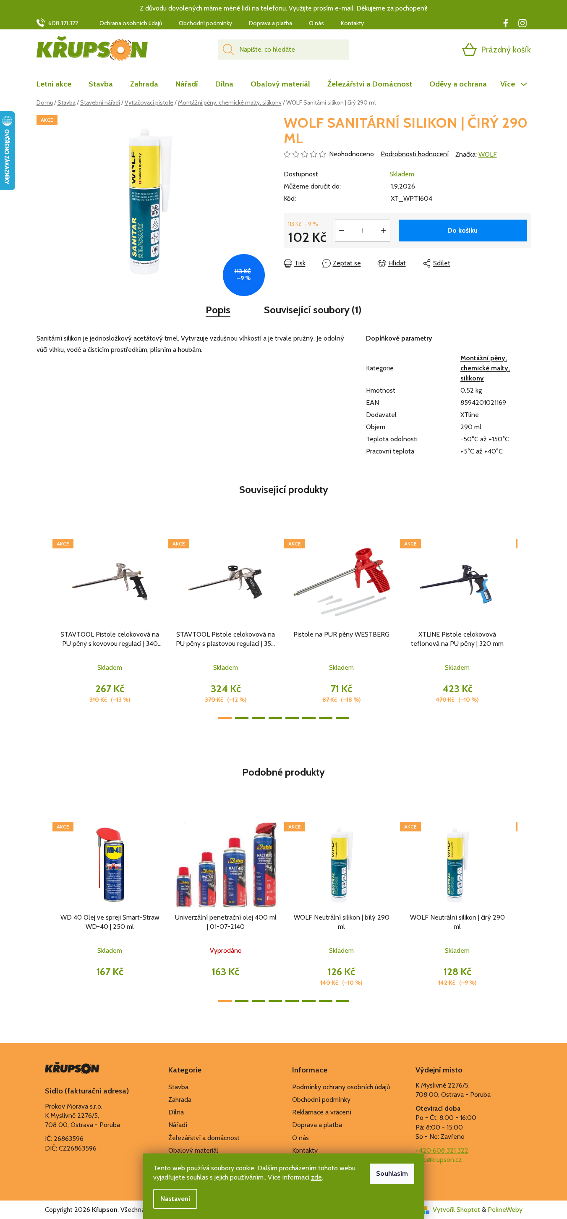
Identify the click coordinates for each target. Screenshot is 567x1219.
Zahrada (179, 1100)
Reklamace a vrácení (321, 1112)
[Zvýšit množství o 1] (383, 230)
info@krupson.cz (438, 1160)
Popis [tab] (218, 310)
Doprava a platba (270, 23)
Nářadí (177, 1125)
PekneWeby (505, 1210)
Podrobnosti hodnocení (415, 154)
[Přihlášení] (437, 49)
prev (43, 626)
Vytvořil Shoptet (456, 1210)
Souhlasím (392, 1173)
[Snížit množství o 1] (341, 230)
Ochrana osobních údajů (130, 23)
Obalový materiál (193, 1150)
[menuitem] (58, 84)
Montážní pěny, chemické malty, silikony (485, 368)
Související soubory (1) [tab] (312, 310)
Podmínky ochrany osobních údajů (341, 1087)
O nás (316, 23)
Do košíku (462, 230)
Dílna (176, 1112)
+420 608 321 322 (441, 1150)
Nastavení (175, 1199)
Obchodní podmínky (205, 23)
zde (316, 1177)
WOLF (487, 154)
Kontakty (352, 23)
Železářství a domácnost (204, 1138)
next (524, 626)
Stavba (178, 1087)
